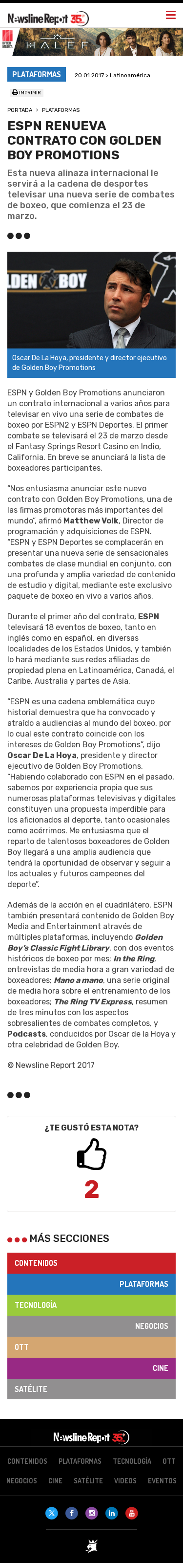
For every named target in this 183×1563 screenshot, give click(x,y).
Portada (19, 110)
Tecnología (36, 1305)
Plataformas (61, 110)
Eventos (162, 1480)
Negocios (151, 1326)
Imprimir (29, 93)
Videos (125, 1480)
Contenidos (36, 1263)
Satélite (31, 1389)
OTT (22, 1347)
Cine (160, 1368)
